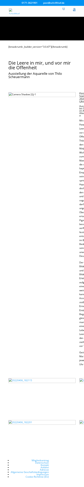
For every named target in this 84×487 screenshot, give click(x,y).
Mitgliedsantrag (40, 460)
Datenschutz (42, 462)
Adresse (44, 469)
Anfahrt (45, 467)
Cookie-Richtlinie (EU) (37, 476)
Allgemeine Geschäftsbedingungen (30, 472)
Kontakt (45, 465)
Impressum (43, 474)
